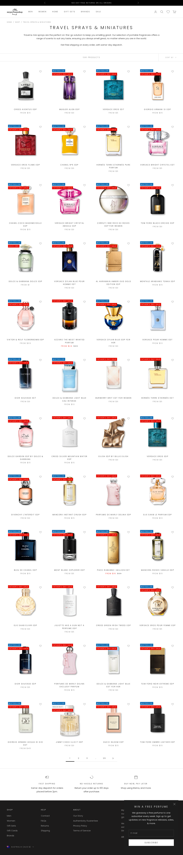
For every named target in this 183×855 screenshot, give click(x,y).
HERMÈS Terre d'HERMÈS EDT (157, 398)
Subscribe (151, 842)
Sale (98, 12)
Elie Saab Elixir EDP (25, 625)
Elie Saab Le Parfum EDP (157, 514)
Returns (45, 825)
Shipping (45, 830)
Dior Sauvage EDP (25, 684)
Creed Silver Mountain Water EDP (69, 457)
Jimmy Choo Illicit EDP (69, 742)
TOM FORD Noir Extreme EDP (157, 684)
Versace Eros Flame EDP (25, 165)
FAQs (43, 820)
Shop (17, 22)
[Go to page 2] (113, 758)
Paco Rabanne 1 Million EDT (113, 570)
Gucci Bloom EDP (113, 742)
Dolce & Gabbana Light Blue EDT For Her (113, 685)
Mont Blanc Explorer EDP (69, 570)
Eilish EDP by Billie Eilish (114, 456)
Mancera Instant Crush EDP (69, 514)
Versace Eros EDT (113, 109)
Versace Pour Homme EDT (157, 339)
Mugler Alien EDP (69, 109)
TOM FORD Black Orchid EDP (157, 223)
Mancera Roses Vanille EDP (157, 570)
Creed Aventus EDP (25, 109)
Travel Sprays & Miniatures (37, 22)
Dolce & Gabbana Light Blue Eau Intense (69, 399)
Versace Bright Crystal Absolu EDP (69, 224)
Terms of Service (82, 830)
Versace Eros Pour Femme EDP (158, 625)
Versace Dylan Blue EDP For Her (113, 341)
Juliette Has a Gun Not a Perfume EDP (69, 626)
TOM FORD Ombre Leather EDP (157, 742)
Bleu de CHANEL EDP (25, 570)
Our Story (78, 815)
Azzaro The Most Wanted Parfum (69, 341)
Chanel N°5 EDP (69, 165)
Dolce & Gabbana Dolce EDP (25, 281)
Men (30, 12)
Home (55, 12)
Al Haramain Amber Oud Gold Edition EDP (113, 282)
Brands (85, 12)
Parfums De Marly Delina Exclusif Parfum (69, 685)
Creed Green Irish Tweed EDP (113, 625)
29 (104, 758)
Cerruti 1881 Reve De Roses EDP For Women (113, 224)
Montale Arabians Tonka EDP (157, 281)
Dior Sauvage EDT (25, 398)
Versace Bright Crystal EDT (157, 165)
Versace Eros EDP (157, 456)
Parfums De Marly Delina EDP (113, 514)
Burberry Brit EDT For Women (114, 398)
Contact (45, 815)
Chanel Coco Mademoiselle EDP (25, 224)
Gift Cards (12, 830)
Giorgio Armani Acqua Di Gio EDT (25, 743)
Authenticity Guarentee (85, 820)
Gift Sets (69, 12)
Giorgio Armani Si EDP (157, 109)
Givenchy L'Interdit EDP (25, 514)
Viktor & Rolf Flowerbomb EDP (25, 339)
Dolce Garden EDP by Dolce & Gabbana (25, 457)
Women (42, 12)
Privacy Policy (80, 825)
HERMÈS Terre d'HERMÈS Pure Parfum (113, 166)
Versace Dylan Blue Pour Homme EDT (69, 282)
